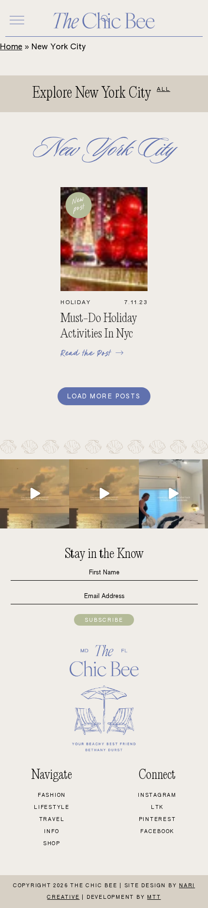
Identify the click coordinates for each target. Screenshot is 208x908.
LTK (157, 807)
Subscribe (104, 620)
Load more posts (104, 397)
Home (11, 47)
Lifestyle (52, 807)
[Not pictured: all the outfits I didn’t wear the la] (173, 493)
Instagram (157, 795)
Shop (51, 843)
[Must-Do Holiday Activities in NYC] (104, 289)
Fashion (52, 795)
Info (51, 831)
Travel (52, 819)
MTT (154, 897)
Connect (157, 775)
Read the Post (87, 352)
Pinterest (157, 819)
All (163, 89)
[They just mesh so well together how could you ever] (34, 493)
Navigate (51, 775)
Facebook (157, 831)
